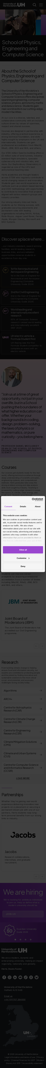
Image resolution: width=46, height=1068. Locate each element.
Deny (23, 566)
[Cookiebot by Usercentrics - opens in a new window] (32, 499)
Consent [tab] (8, 506)
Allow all (23, 550)
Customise (21, 558)
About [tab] (38, 506)
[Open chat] (42, 1063)
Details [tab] (23, 506)
